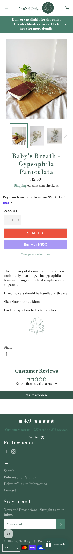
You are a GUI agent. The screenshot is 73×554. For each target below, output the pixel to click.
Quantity (10, 210)
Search (9, 471)
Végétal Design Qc (25, 541)
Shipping (20, 186)
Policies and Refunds (20, 477)
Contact (10, 490)
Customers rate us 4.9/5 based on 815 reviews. (36, 430)
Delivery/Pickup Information (26, 484)
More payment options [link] (35, 254)
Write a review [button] (36, 395)
